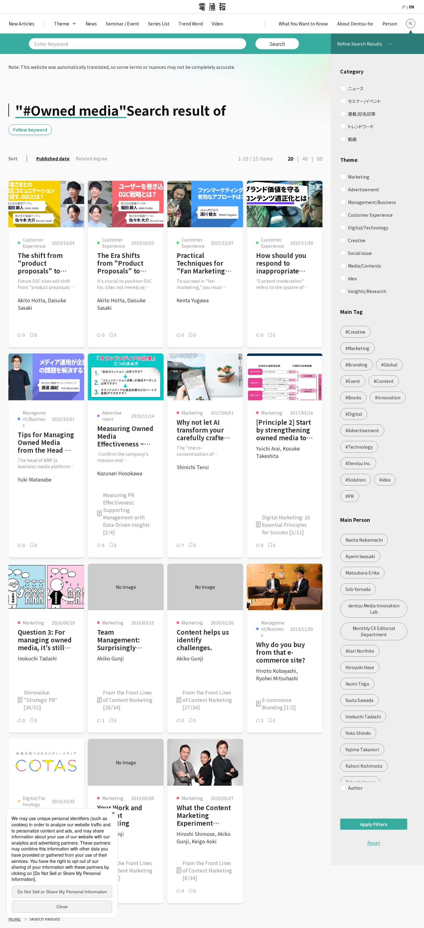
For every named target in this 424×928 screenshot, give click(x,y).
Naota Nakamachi (364, 540)
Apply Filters (373, 824)
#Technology (359, 447)
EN (411, 6)
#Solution (355, 480)
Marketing (358, 177)
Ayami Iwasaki (360, 556)
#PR (349, 496)
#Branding (356, 365)
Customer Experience (370, 215)
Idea (352, 278)
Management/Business (372, 202)
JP (403, 6)
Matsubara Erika (362, 573)
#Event (352, 381)
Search (277, 43)
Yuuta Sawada (359, 700)
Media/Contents (364, 266)
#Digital (353, 414)
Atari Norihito (359, 651)
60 (320, 158)
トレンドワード (361, 126)
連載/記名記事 (362, 114)
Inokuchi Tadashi (363, 716)
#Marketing (357, 348)
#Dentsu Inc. (358, 463)
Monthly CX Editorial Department (374, 631)
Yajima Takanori (362, 749)
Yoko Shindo (358, 733)
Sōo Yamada (358, 589)
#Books (353, 397)
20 (290, 158)
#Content (384, 381)
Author (355, 788)
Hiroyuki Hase (359, 667)
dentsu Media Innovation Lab (373, 608)
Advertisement (363, 189)
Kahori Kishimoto (363, 766)
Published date (53, 158)
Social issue (360, 253)
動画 (352, 139)
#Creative (355, 332)
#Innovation (387, 397)
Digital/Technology (368, 227)
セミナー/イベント (364, 101)
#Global (389, 365)
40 (305, 158)
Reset (373, 842)
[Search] (410, 23)
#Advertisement (362, 430)
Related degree (91, 158)
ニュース (356, 88)
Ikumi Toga (357, 684)
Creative (356, 240)
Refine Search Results (359, 44)
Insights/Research (367, 291)
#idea (384, 480)
